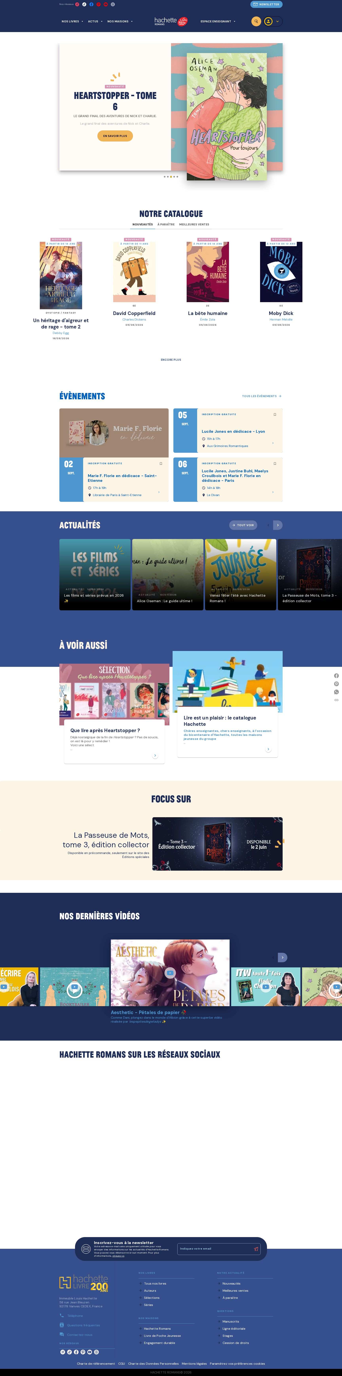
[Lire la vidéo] (74, 987)
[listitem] (77, 4)
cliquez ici (118, 1255)
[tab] (72, 21)
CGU (121, 1364)
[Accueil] (171, 22)
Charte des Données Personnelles (153, 1364)
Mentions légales (194, 1364)
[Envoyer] (256, 1249)
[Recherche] (256, 21)
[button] (266, 4)
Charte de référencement (96, 1364)
